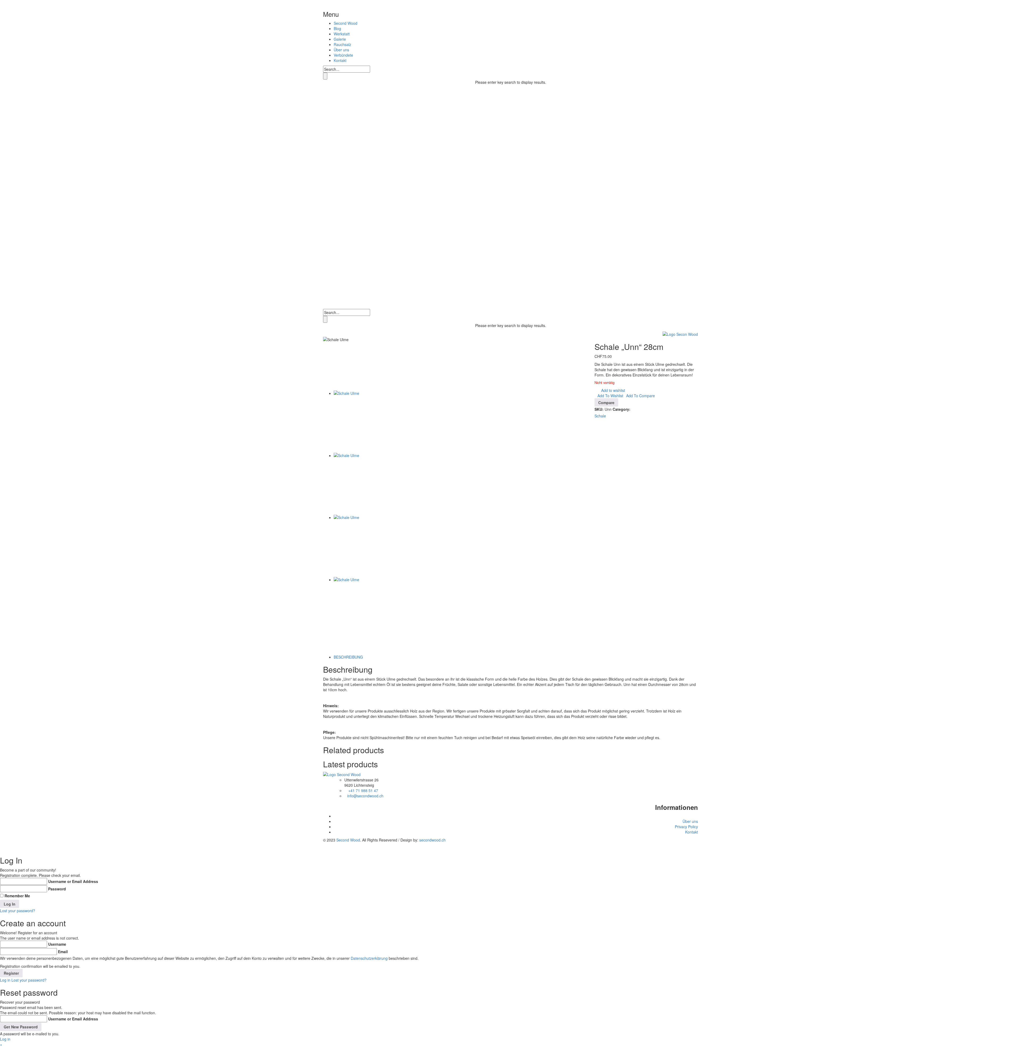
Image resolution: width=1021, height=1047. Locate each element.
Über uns (341, 49)
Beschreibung (348, 657)
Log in (5, 980)
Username (57, 944)
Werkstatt (342, 33)
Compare (606, 402)
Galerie (340, 39)
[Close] (343, 14)
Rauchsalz (342, 44)
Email (63, 951)
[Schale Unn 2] (365, 484)
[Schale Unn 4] (365, 546)
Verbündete (343, 55)
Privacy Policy (686, 826)
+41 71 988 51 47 (363, 790)
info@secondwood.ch (365, 795)
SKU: (599, 409)
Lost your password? (17, 910)
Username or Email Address (73, 881)
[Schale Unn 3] (365, 422)
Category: (621, 409)
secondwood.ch (432, 840)
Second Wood (345, 23)
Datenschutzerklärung (369, 958)
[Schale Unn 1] (365, 608)
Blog (337, 28)
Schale (600, 415)
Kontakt (340, 60)
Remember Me (17, 895)
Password (57, 888)
